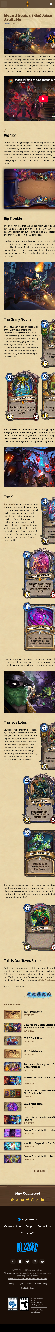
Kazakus (25, 525)
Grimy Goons (12, 338)
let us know (17, 974)
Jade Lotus (23, 744)
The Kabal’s (9, 504)
